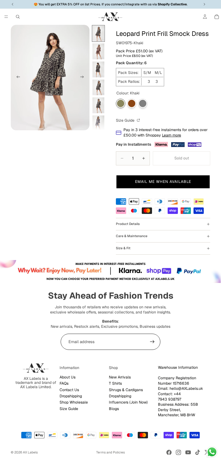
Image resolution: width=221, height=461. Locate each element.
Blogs (114, 408)
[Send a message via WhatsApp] (212, 452)
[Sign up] (152, 341)
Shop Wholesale (74, 402)
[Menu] (6, 17)
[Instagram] (178, 452)
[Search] (18, 17)
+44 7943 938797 (169, 396)
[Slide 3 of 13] (98, 69)
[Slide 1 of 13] (98, 34)
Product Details (128, 224)
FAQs (64, 383)
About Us (67, 377)
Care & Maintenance (131, 236)
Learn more (171, 135)
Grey (142, 103)
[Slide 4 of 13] (98, 87)
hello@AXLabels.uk (186, 388)
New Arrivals (120, 377)
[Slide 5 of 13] (98, 105)
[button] (163, 182)
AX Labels (30, 452)
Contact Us (69, 389)
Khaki (120, 103)
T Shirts (115, 383)
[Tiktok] (197, 452)
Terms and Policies (110, 452)
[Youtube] (188, 452)
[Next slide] (83, 77)
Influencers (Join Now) (128, 402)
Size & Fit (123, 248)
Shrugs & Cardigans (126, 389)
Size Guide (126, 120)
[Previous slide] (17, 77)
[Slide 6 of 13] (98, 123)
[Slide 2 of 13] (98, 51)
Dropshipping (71, 396)
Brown (131, 103)
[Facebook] (169, 452)
